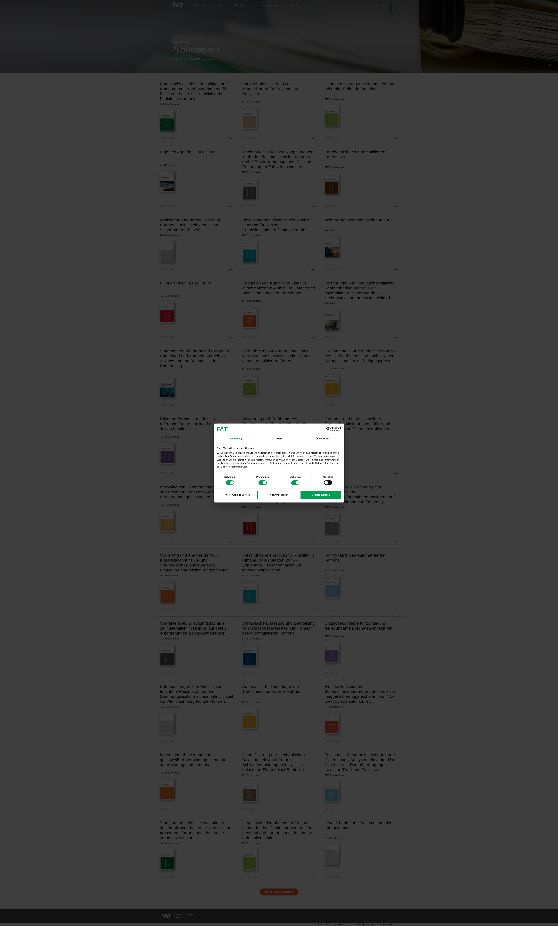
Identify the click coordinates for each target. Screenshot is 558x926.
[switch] (263, 482)
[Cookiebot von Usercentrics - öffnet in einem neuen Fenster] (328, 429)
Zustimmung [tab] (235, 438)
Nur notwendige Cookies (237, 495)
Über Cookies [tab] (323, 438)
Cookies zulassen (321, 495)
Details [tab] (279, 438)
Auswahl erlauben (279, 495)
